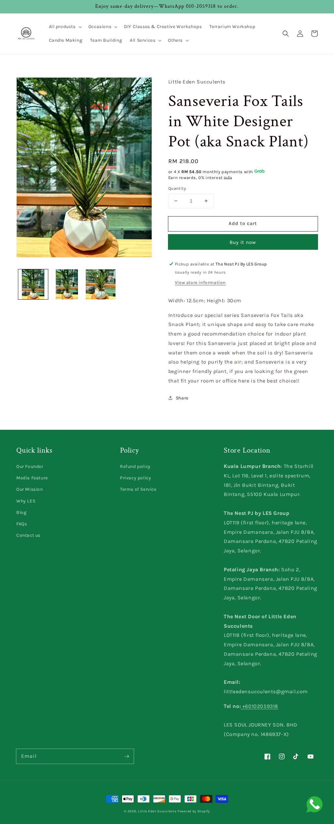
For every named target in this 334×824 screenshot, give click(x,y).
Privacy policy (135, 478)
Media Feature (32, 478)
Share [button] (182, 398)
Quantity (177, 188)
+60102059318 (259, 706)
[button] (64, 27)
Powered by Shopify (193, 811)
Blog (21, 512)
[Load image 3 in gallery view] (100, 284)
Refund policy (135, 466)
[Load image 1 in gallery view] (33, 284)
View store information (200, 282)
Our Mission (29, 489)
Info (228, 177)
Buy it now (243, 242)
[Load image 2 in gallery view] (67, 284)
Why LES (25, 501)
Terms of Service (138, 489)
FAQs (21, 524)
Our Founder (29, 466)
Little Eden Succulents (157, 811)
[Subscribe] (126, 756)
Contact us (28, 535)
